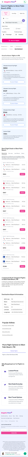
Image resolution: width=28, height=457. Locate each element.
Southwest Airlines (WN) (8, 325)
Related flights (14, 350)
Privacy (6, 421)
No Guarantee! (12, 421)
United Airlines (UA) (6, 328)
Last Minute (17, 153)
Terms (2, 421)
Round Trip (5, 13)
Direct (22, 153)
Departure (7, 28)
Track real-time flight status (6, 418)
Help (14, 415)
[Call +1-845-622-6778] (25, 453)
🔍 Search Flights (14, 82)
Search (22, 174)
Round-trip (4, 153)
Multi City (22, 13)
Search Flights (15, 40)
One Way (14, 13)
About (10, 415)
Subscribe (14, 433)
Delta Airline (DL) (6, 332)
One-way (10, 153)
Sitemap (21, 415)
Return (18, 28)
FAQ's (17, 415)
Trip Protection (16, 418)
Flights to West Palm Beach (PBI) (10, 354)
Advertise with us (4, 415)
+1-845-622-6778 (9, 454)
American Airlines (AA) (7, 335)
